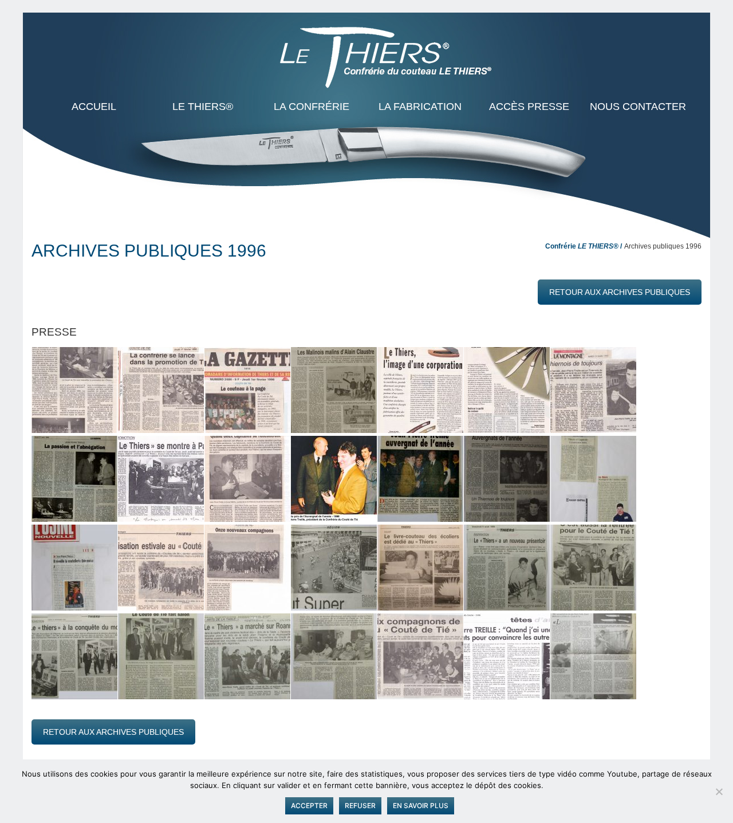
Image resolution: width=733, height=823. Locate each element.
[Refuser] (718, 791)
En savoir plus (420, 805)
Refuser (360, 805)
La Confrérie (311, 106)
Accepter (309, 805)
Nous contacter (638, 106)
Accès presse (529, 106)
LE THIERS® (202, 106)
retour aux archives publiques (619, 292)
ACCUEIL (94, 106)
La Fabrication (420, 106)
